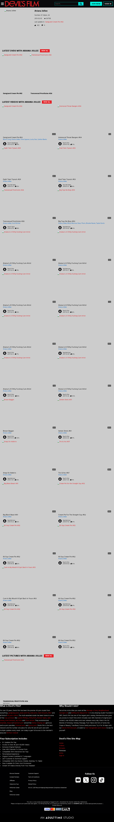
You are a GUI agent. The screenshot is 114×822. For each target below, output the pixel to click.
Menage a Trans (92, 710)
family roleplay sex (38, 723)
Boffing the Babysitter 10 (80, 713)
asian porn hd (25, 713)
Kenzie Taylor (42, 718)
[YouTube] (78, 780)
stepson (9, 723)
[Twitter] (86, 780)
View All (44, 51)
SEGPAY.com (78, 803)
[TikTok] (101, 780)
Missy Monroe (72, 223)
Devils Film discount (69, 728)
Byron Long (7, 139)
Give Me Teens (11, 184)
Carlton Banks (42, 139)
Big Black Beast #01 (10, 515)
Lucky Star (33, 139)
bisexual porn (20, 725)
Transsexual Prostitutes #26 (41, 93)
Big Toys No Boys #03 (66, 221)
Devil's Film (66, 143)
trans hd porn (42, 713)
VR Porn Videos (12, 733)
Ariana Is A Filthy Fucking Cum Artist (17, 263)
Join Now (96, 4)
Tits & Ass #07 (63, 473)
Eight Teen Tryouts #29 (12, 179)
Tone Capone (24, 139)
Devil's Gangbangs (12, 143)
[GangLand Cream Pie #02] (15, 73)
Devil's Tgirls (11, 226)
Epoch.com (20, 803)
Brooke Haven (91, 223)
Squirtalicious (66, 226)
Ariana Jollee (15, 139)
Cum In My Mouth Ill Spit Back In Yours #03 (20, 598)
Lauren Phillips (23, 718)
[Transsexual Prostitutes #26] (43, 73)
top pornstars (9, 718)
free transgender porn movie (95, 728)
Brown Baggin (8, 431)
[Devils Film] (22, 4)
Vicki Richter (16, 223)
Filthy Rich (32, 718)
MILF (50, 713)
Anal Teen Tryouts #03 (67, 179)
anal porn (33, 713)
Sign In (108, 4)
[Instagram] (94, 780)
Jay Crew (19, 720)
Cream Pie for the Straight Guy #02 (72, 515)
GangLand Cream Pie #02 (54, 22)
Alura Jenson (29, 720)
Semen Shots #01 (64, 431)
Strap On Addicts (9, 473)
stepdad (3, 723)
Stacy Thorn (81, 223)
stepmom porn (18, 723)
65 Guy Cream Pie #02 (11, 557)
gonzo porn (33, 725)
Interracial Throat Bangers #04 (70, 137)
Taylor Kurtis (100, 223)
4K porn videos (12, 715)
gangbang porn (13, 713)
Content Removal (57, 805)
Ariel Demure (10, 720)
